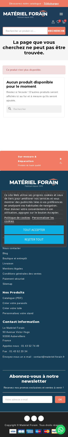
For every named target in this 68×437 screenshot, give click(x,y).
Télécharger (51, 3)
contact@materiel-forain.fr (49, 356)
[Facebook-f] (27, 418)
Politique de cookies (17, 217)
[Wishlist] (58, 22)
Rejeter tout (34, 239)
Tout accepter (34, 230)
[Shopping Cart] (63, 22)
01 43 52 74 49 (30, 345)
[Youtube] (41, 418)
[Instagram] (34, 418)
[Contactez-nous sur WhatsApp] (60, 429)
